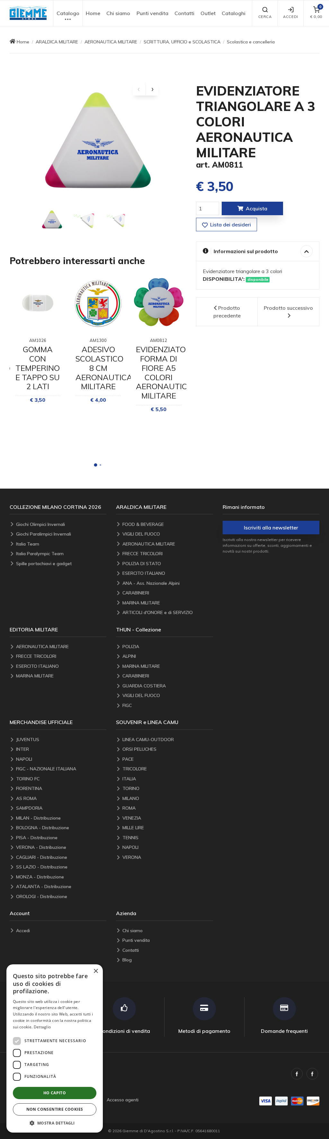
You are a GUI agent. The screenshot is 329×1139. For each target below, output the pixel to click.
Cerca (265, 16)
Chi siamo (118, 13)
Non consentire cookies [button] (54, 1109)
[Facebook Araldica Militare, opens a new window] (312, 1073)
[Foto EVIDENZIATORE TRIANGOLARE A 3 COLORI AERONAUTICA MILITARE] (52, 220)
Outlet (208, 13)
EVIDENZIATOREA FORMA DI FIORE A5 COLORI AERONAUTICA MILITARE (168, 372)
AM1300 (98, 340)
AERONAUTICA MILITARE (110, 42)
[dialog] (54, 1048)
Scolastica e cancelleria (251, 42)
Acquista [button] (256, 208)
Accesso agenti (122, 1100)
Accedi (290, 16)
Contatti (184, 13)
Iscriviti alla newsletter (271, 527)
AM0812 (158, 340)
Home (93, 13)
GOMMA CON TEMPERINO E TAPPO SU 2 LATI (37, 367)
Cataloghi (233, 13)
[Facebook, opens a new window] (297, 1073)
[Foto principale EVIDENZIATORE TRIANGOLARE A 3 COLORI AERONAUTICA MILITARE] (98, 143)
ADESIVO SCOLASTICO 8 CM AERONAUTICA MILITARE (104, 367)
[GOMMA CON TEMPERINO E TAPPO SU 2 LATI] (38, 303)
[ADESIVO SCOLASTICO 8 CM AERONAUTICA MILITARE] (98, 303)
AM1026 (37, 340)
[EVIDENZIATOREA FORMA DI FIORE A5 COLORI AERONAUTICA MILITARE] (158, 303)
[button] (28, 13)
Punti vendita (152, 13)
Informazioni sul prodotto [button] (246, 251)
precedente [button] (227, 312)
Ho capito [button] (54, 1093)
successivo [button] (288, 308)
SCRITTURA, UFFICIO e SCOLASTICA (182, 42)
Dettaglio (42, 1027)
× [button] (95, 971)
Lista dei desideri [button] (230, 224)
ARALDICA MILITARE (57, 42)
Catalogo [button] (68, 13)
